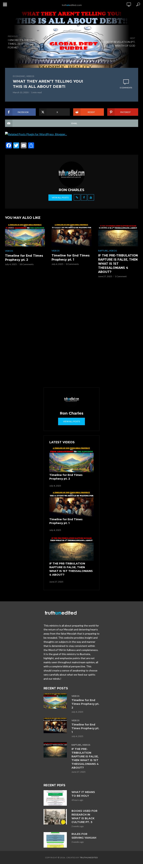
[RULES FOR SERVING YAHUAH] (56, 840)
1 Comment (121, 276)
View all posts (60, 197)
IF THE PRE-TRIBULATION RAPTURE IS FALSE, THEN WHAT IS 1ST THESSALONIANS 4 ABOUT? (118, 264)
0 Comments (126, 87)
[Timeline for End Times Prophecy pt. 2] (71, 459)
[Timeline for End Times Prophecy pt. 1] (71, 504)
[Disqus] (71, 333)
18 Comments (26, 264)
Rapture (103, 250)
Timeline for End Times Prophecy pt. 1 (71, 257)
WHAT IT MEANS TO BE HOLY (83, 793)
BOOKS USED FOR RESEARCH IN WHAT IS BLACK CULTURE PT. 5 (84, 816)
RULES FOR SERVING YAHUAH (84, 835)
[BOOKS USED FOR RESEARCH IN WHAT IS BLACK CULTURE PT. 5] (56, 816)
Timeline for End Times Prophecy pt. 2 (24, 258)
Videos (30, 76)
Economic (19, 76)
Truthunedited (89, 857)
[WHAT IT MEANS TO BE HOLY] (56, 798)
